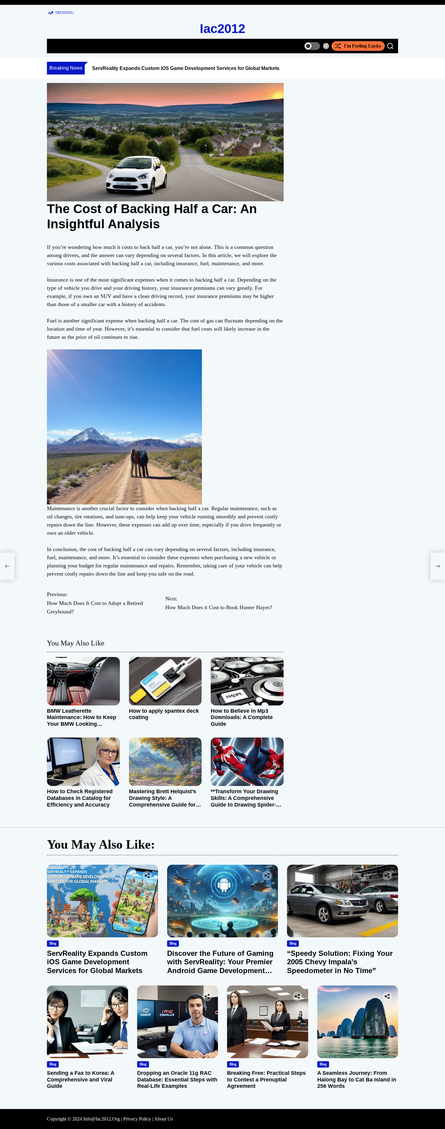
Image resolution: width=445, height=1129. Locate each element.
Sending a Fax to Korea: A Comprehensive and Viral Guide (80, 1079)
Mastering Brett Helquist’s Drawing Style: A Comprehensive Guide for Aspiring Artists (162, 801)
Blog (52, 943)
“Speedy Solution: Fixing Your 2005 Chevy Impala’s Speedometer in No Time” (340, 962)
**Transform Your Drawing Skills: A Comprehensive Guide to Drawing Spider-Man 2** (244, 801)
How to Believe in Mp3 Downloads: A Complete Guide (242, 717)
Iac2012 (222, 28)
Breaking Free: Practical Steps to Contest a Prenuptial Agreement (266, 1079)
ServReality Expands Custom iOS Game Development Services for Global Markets (185, 68)
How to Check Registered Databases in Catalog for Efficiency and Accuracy (80, 797)
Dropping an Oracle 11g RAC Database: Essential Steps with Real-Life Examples (177, 1079)
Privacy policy (137, 1118)
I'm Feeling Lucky (362, 45)
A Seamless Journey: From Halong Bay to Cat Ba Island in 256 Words (356, 1079)
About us (163, 1118)
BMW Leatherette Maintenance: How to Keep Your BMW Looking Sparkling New (81, 721)
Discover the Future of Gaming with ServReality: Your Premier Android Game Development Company (220, 966)
